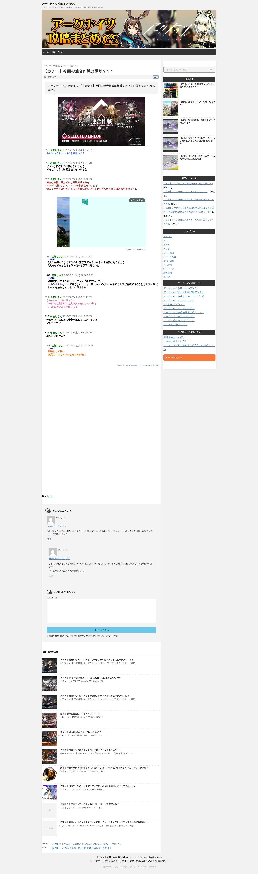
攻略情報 (167, 273)
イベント (167, 236)
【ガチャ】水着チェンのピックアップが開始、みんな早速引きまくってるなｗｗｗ (97, 786)
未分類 (166, 277)
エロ (165, 240)
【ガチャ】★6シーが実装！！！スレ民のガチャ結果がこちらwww (89, 677)
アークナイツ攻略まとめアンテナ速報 (183, 296)
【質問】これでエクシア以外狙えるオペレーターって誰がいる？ (88, 804)
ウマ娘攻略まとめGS (174, 341)
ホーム (46, 52)
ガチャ (50, 496)
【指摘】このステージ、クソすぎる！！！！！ (185, 191)
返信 (49, 539)
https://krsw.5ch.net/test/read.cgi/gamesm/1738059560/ (140, 365)
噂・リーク (168, 269)
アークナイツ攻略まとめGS (58, 3)
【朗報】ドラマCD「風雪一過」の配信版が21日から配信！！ (81, 848)
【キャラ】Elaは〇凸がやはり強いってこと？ (79, 732)
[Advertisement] (101, 395)
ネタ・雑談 (168, 253)
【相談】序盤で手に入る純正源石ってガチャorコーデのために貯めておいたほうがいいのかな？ (103, 768)
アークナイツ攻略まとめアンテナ (181, 288)
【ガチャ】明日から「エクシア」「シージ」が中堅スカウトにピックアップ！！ (96, 659)
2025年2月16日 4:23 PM (56, 526)
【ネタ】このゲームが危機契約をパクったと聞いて (187, 183)
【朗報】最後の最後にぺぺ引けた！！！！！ (79, 714)
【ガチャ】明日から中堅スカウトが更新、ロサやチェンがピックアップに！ (93, 696)
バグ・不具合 (169, 257)
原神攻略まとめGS (173, 337)
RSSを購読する (174, 357)
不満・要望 (168, 261)
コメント (52, 597)
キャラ (166, 248)
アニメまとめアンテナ (175, 324)
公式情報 (167, 265)
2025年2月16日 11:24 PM (59, 559)
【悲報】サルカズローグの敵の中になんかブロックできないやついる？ (86, 844)
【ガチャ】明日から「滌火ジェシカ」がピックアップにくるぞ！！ (89, 750)
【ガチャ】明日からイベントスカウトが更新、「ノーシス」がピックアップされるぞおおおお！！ (104, 822)
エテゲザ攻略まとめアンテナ (179, 320)
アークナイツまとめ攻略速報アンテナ (183, 292)
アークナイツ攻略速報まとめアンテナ (183, 312)
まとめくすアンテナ (174, 304)
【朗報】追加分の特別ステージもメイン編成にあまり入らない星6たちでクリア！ (197, 141)
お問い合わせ (58, 52)
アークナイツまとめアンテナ (179, 300)
